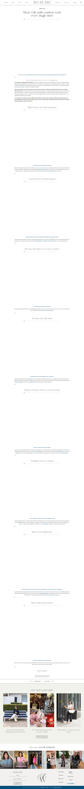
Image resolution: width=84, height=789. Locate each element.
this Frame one (53, 171)
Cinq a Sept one (51, 595)
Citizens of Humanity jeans (45, 75)
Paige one (20, 522)
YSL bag (53, 519)
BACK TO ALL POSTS (42, 737)
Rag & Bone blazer (29, 237)
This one (55, 309)
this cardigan (46, 524)
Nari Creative (57, 787)
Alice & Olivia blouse (37, 166)
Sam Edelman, (59, 452)
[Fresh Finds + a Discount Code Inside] (69, 710)
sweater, (45, 241)
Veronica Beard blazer (30, 75)
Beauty (19, 2)
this (51, 522)
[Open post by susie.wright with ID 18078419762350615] (77, 760)
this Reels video (32, 382)
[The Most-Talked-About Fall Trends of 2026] (42, 710)
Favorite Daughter (38, 452)
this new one (44, 311)
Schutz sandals (48, 519)
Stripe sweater (48, 448)
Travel (26, 2)
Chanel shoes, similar (56, 75)
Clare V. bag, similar (50, 377)
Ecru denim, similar (40, 519)
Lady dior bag (47, 307)
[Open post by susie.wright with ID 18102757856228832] (63, 760)
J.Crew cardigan (32, 519)
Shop (70, 780)
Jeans (40, 448)
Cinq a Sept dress (37, 307)
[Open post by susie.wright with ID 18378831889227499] (35, 760)
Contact (71, 776)
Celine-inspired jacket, (43, 593)
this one (19, 171)
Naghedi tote (63, 75)
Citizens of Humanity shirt (38, 660)
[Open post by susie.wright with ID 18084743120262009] (21, 760)
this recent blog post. (63, 453)
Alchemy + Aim (44, 787)
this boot (55, 241)
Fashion (6, 2)
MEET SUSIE (58, 2)
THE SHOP (75, 2)
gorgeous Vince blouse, (41, 170)
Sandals (49, 166)
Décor (13, 2)
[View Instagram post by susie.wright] (13, 752)
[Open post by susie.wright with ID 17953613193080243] (7, 760)
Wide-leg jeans (44, 166)
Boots (43, 448)
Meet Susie (71, 773)
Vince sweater (33, 377)
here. (38, 87)
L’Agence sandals (54, 237)
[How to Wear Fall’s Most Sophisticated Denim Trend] (15, 710)
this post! (22, 87)
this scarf (49, 241)
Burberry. (18, 453)
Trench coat (35, 448)
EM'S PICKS (66, 2)
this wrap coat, (39, 241)
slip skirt (39, 377)
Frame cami (37, 75)
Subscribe (17, 783)
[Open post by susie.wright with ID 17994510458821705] (49, 760)
